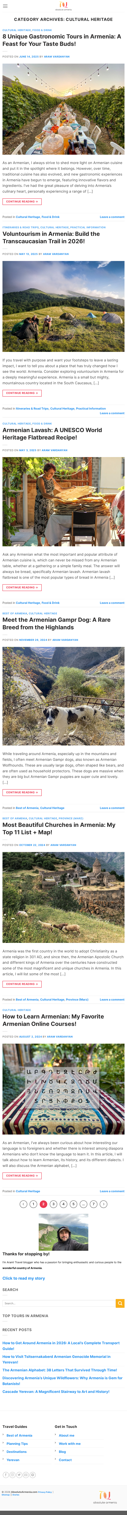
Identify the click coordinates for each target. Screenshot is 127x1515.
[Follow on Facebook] (6, 1475)
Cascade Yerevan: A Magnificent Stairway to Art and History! (55, 1391)
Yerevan (13, 1460)
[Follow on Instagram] (12, 1475)
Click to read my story (23, 1278)
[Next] (103, 1204)
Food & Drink (42, 30)
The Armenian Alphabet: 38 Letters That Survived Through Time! (59, 1370)
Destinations (17, 1452)
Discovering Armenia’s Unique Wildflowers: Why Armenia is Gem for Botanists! (62, 1381)
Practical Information (88, 227)
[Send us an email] (26, 1475)
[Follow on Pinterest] (33, 1475)
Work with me (70, 1444)
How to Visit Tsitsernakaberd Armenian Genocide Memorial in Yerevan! (56, 1359)
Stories (15, 1494)
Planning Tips (17, 1444)
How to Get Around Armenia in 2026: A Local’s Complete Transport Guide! (61, 1346)
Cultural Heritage (16, 30)
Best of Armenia (14, 613)
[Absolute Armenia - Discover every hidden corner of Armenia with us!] (63, 6)
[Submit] (120, 1303)
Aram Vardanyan (57, 56)
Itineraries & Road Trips (20, 227)
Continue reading (22, 201)
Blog (62, 1452)
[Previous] (23, 1204)
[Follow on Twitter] (19, 1475)
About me (66, 1435)
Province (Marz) (71, 818)
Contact (65, 1460)
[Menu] (5, 6)
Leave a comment (112, 217)
